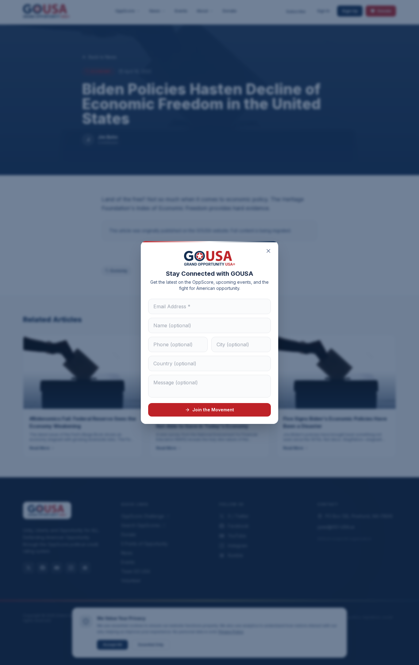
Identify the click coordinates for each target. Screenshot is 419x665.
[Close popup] (268, 251)
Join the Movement (213, 409)
